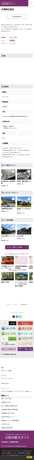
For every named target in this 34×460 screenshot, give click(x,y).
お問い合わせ (5, 383)
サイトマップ (5, 388)
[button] (33, 174)
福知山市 (12, 40)
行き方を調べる (17, 16)
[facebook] (17, 316)
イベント (15, 304)
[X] (13, 316)
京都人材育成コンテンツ (8, 416)
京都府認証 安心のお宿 (7, 413)
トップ (8, 304)
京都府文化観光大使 (7, 427)
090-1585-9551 (13, 128)
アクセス (3, 375)
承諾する (29, 457)
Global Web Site (5, 424)
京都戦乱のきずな (6, 402)
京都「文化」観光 (6, 398)
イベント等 (12, 43)
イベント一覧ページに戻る (14, 247)
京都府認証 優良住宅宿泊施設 (9, 409)
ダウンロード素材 (6, 370)
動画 (2, 367)
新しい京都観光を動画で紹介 (9, 406)
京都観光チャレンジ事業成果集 (10, 420)
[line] (20, 316)
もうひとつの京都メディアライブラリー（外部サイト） (17, 391)
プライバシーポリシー (7, 378)
